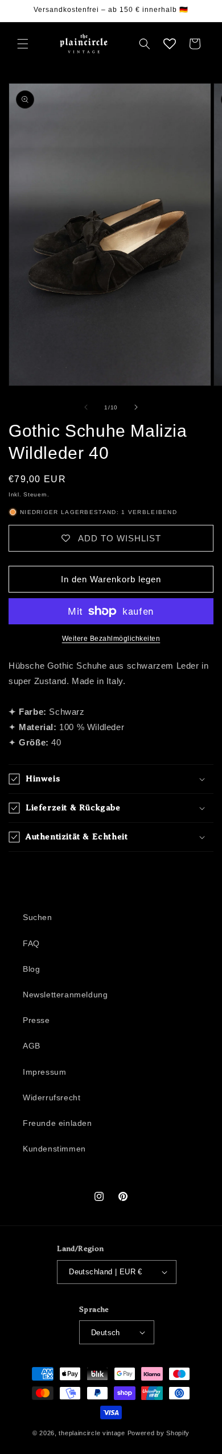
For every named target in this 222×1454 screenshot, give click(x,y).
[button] (22, 43)
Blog (31, 969)
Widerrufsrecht (51, 1097)
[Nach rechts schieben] (136, 407)
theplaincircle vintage (92, 1433)
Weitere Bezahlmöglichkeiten (111, 639)
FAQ (31, 943)
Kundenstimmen (54, 1148)
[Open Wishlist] (169, 43)
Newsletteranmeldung (65, 994)
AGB (31, 1045)
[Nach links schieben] (85, 407)
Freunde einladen (57, 1123)
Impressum (44, 1071)
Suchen (37, 917)
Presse (36, 1020)
